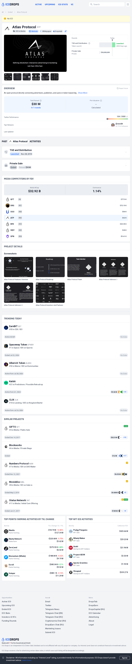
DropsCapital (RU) (97, 609)
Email (47, 601)
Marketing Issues (53, 628)
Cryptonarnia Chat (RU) (55, 621)
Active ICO (6, 601)
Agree (124, 658)
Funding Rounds (9, 621)
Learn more (26, 660)
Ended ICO (6, 609)
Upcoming (50, 4)
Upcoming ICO (8, 605)
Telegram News (52, 609)
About (91, 621)
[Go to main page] (10, 4)
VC (72, 4)
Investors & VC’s (9, 617)
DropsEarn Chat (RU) (54, 625)
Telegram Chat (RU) (54, 617)
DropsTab (93, 601)
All (3, 12)
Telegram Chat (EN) (54, 613)
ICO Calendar (95, 613)
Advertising (94, 617)
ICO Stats (6, 613)
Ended (10, 12)
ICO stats (63, 4)
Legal (91, 625)
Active (38, 4)
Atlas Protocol (22, 12)
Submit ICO (50, 632)
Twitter (48, 605)
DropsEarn (93, 605)
